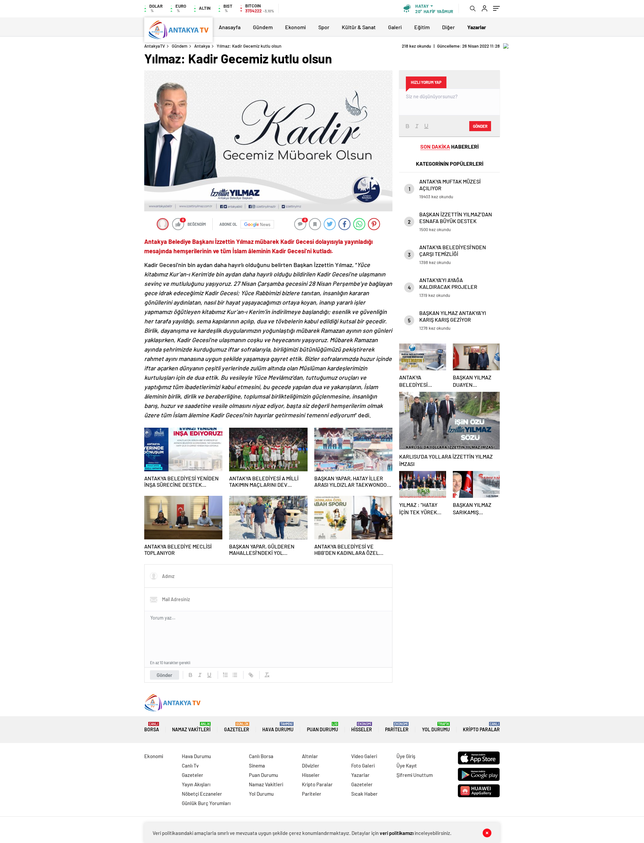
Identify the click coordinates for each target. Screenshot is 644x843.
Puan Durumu (322, 727)
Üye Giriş (405, 756)
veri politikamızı (397, 833)
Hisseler (361, 727)
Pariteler (397, 727)
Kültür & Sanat (359, 27)
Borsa (151, 727)
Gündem (263, 27)
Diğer (448, 27)
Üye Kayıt (406, 765)
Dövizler (310, 765)
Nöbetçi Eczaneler (202, 794)
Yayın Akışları (196, 784)
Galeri (395, 27)
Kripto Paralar (481, 727)
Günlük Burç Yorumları (206, 803)
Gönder (164, 675)
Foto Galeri (363, 765)
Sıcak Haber (364, 794)
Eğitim (422, 27)
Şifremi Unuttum (414, 775)
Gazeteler (236, 727)
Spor (323, 27)
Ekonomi (295, 27)
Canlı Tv (190, 765)
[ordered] (225, 675)
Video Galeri (364, 756)
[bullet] (234, 675)
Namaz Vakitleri (191, 727)
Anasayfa (229, 27)
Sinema (257, 765)
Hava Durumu (277, 727)
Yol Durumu (436, 727)
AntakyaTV (154, 46)
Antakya (202, 46)
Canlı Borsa (261, 756)
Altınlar (310, 756)
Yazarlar (360, 775)
